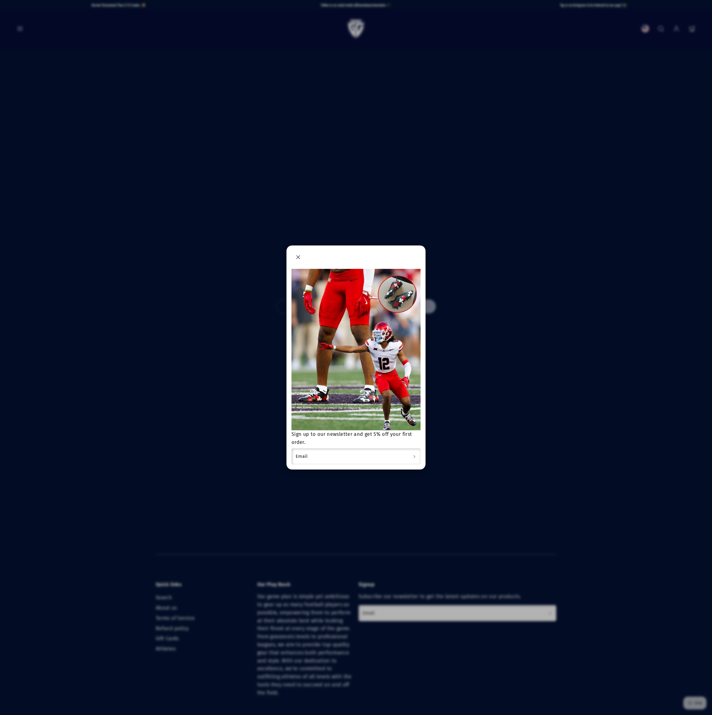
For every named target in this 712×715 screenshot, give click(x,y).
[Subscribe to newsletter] (414, 456)
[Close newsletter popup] (298, 257)
